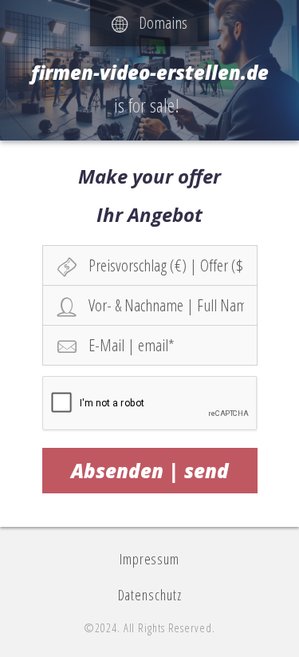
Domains (157, 22)
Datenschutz (150, 594)
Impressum (149, 558)
